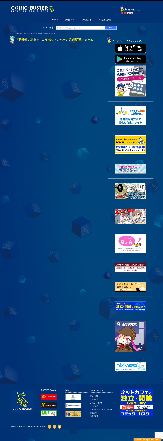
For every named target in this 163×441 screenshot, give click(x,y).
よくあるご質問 (104, 20)
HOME (55, 20)
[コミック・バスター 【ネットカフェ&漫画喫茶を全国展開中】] (32, 6)
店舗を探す (69, 20)
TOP (11, 33)
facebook (60, 427)
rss (50, 427)
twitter (55, 427)
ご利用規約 (94, 406)
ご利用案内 (86, 20)
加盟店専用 (94, 416)
